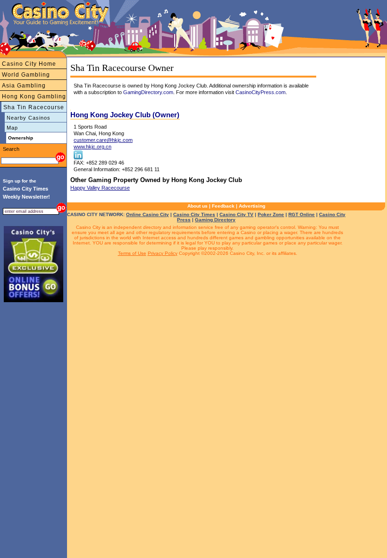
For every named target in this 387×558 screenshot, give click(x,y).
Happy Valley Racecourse (100, 188)
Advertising (252, 206)
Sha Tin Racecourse (33, 107)
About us (197, 206)
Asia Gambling (24, 85)
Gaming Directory (215, 219)
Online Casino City (147, 214)
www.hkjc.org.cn (92, 146)
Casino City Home (29, 64)
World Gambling (26, 74)
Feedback (223, 206)
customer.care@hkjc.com (103, 140)
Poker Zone (271, 214)
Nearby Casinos (28, 118)
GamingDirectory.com (148, 92)
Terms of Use (132, 253)
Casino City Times (194, 214)
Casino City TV (236, 214)
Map (12, 128)
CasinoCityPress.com (261, 92)
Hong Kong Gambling (34, 96)
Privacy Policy (162, 253)
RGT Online (301, 214)
